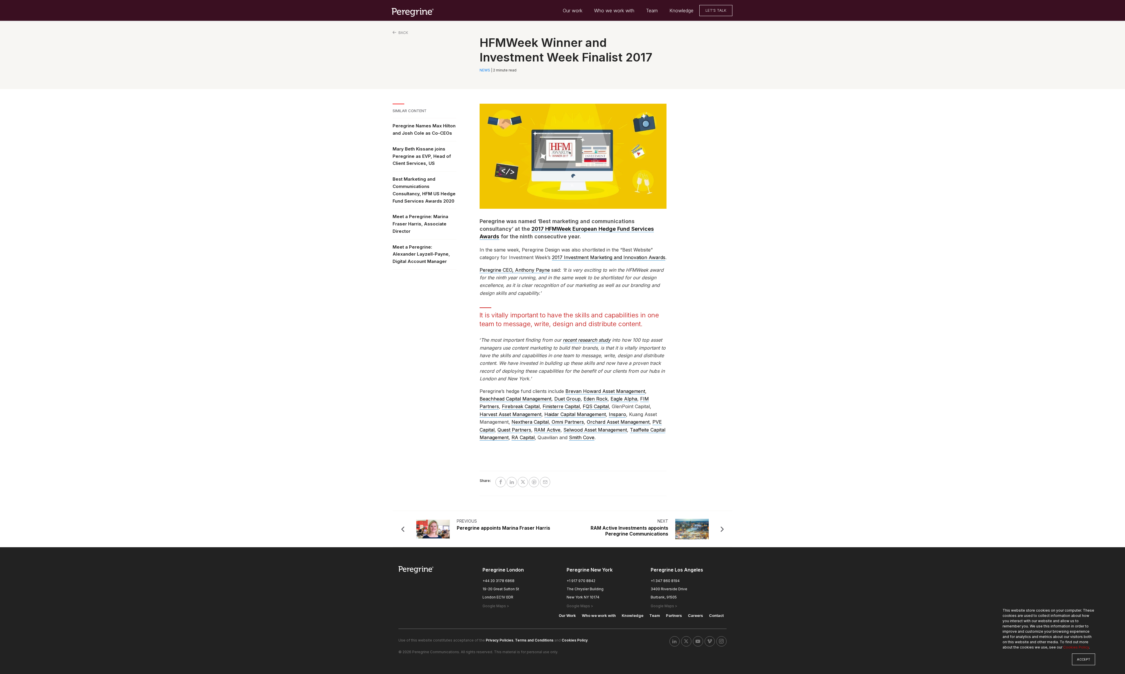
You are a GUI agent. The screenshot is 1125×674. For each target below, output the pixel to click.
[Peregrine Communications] (413, 12)
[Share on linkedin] (512, 482)
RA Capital (523, 437)
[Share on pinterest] (534, 482)
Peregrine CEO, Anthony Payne (515, 270)
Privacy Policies (499, 640)
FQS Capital (596, 406)
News (485, 70)
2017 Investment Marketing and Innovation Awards (608, 257)
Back (403, 32)
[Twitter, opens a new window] (686, 641)
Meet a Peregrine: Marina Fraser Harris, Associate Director (420, 224)
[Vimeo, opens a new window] (710, 641)
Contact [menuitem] (716, 615)
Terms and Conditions (534, 640)
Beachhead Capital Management (515, 399)
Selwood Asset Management (595, 430)
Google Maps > (496, 606)
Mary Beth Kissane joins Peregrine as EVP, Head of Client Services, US (422, 156)
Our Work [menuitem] (567, 615)
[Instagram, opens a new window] (721, 641)
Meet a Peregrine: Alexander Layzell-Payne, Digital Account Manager (421, 254)
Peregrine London (503, 570)
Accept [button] (1083, 659)
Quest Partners (514, 430)
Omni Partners (567, 422)
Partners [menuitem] (674, 615)
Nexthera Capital (530, 422)
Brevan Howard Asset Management (605, 391)
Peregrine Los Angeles (677, 570)
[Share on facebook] (500, 482)
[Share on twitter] (523, 482)
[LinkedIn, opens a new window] (674, 641)
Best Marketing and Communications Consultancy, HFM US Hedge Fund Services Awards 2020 (424, 189)
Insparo (617, 414)
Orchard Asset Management (618, 422)
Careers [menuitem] (695, 615)
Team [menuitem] (652, 10)
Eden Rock (596, 399)
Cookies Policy (1076, 647)
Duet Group (567, 399)
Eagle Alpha (624, 399)
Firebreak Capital (521, 406)
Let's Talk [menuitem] (715, 10)
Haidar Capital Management (575, 414)
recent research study (587, 340)
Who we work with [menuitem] (614, 10)
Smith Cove (581, 437)
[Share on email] (545, 482)
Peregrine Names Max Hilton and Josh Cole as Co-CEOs (424, 129)
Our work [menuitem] (572, 10)
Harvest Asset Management (510, 414)
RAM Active (547, 430)
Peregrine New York (590, 570)
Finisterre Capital (561, 406)
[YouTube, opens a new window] (698, 641)
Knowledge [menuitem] (681, 10)
